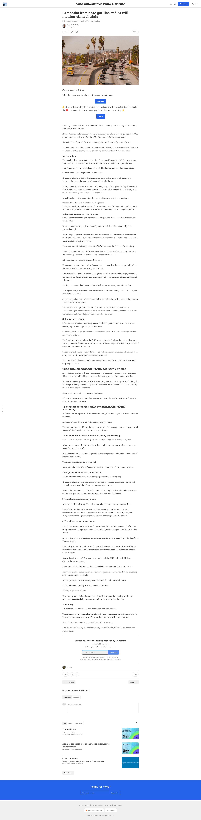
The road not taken (69, 747)
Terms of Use (111, 657)
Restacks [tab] (76, 697)
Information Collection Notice (100, 659)
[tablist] (71, 697)
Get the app (111, 810)
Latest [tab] (70, 723)
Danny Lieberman (73, 25)
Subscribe (184, 4)
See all (66, 773)
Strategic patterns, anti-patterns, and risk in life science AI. (83, 761)
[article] (100, 733)
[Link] (59, 156)
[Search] (171, 4)
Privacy (100, 805)
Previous (70, 682)
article (94, 430)
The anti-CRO (69, 729)
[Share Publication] (175, 4)
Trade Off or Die (68, 732)
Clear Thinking (70, 758)
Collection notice (116, 805)
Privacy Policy (116, 659)
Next (132, 682)
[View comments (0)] (72, 32)
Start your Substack (95, 810)
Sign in (194, 4)
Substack (90, 816)
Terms (107, 805)
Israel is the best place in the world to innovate (85, 743)
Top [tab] (65, 723)
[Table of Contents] (2, 410)
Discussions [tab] (78, 723)
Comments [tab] (67, 697)
